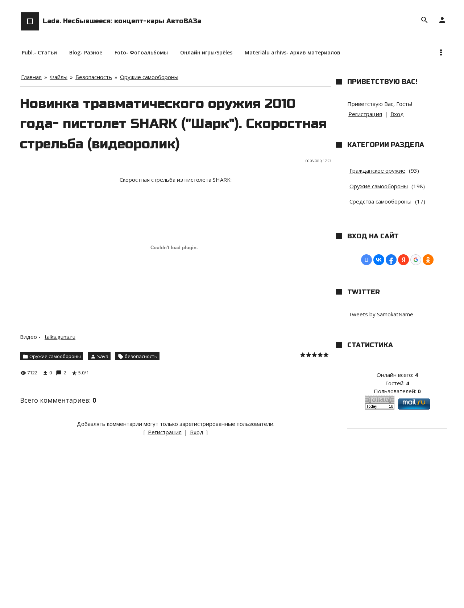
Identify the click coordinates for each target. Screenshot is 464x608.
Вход (196, 432)
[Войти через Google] (415, 259)
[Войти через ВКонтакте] (378, 259)
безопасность (141, 356)
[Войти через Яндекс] (403, 259)
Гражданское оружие (377, 170)
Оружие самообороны (149, 77)
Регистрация (165, 432)
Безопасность (93, 77)
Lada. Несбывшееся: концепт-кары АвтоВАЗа (122, 21)
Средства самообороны (380, 201)
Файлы (58, 77)
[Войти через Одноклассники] (428, 259)
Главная (31, 77)
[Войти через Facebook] (391, 259)
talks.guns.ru (60, 336)
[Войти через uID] (366, 259)
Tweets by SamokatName (380, 314)
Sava (102, 356)
